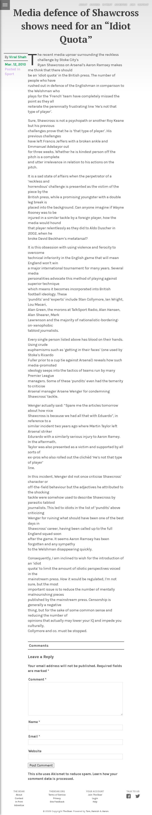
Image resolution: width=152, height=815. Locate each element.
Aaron (105, 811)
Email (34, 736)
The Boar (67, 811)
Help (95, 801)
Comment (37, 679)
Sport (9, 74)
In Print (107, 4)
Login (95, 798)
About (83, 4)
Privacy (57, 798)
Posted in (12, 69)
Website (34, 751)
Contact (143, 4)
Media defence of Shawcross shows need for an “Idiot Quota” (76, 25)
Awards (95, 4)
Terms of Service (57, 795)
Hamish (95, 811)
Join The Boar (95, 795)
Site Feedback (57, 801)
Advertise (121, 4)
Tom (88, 811)
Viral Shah (17, 57)
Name (34, 722)
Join (132, 4)
